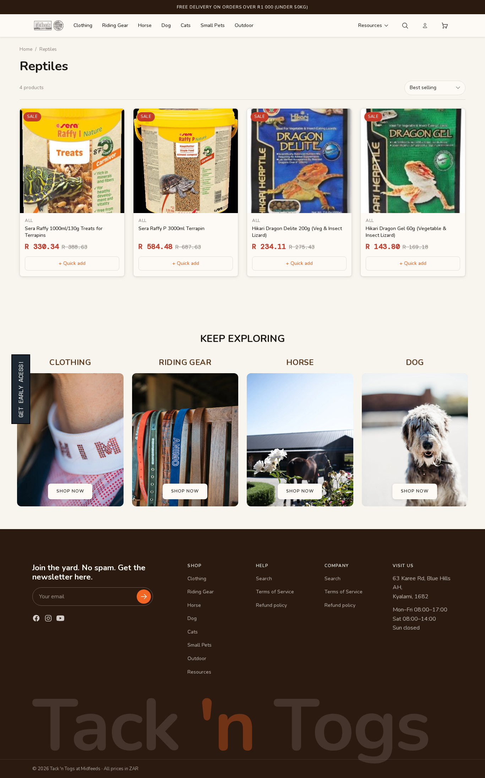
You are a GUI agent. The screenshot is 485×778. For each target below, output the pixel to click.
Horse (145, 25)
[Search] (405, 25)
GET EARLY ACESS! (20, 389)
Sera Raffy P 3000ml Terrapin (171, 228)
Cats (186, 25)
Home (26, 49)
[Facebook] (36, 618)
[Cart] (445, 25)
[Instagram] (48, 618)
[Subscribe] (144, 596)
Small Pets (213, 25)
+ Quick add (72, 263)
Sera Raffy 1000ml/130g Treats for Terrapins (64, 231)
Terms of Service (275, 591)
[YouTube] (60, 618)
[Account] (425, 25)
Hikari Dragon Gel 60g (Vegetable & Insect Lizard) (406, 231)
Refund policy (271, 605)
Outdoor (244, 25)
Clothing (82, 25)
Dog (166, 25)
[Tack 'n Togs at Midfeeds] (48, 25)
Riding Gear (115, 25)
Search (264, 578)
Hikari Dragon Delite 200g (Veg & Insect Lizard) (297, 231)
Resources (370, 25)
